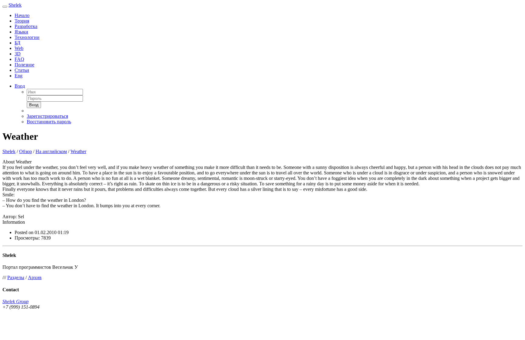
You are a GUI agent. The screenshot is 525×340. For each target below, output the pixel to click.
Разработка (26, 26)
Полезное (24, 64)
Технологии (27, 37)
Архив (35, 277)
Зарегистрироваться (47, 116)
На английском (51, 151)
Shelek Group (15, 301)
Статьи (22, 70)
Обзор (25, 151)
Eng (18, 75)
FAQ (19, 59)
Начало (22, 15)
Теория (22, 20)
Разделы (15, 277)
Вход (20, 86)
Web (19, 48)
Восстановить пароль (49, 121)
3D (18, 53)
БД (17, 42)
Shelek (15, 5)
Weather (78, 151)
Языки (21, 31)
